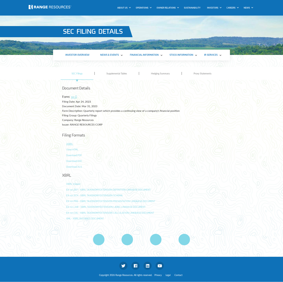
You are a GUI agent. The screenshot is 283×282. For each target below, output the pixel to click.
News (247, 7)
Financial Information (144, 55)
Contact (178, 275)
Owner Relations (166, 7)
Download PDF (74, 155)
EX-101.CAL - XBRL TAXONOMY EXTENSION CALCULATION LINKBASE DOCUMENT (110, 212)
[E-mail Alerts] (155, 239)
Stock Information (181, 55)
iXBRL (69, 144)
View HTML (72, 149)
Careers (231, 7)
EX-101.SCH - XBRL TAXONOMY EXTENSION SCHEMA (94, 195)
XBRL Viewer (73, 184)
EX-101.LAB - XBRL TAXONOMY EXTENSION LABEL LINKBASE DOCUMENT (106, 207)
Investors (212, 7)
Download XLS (74, 166)
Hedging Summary (160, 73)
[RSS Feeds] (127, 239)
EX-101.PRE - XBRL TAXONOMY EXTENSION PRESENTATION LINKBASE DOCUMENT (110, 201)
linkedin (147, 266)
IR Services (211, 55)
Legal (168, 275)
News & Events (109, 55)
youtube (160, 266)
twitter (123, 266)
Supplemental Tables (116, 73)
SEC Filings (77, 73)
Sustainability (192, 7)
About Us (122, 7)
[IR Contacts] (184, 239)
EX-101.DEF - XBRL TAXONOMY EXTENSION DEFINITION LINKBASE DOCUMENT (108, 189)
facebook (135, 266)
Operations (142, 7)
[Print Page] (98, 239)
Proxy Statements (202, 73)
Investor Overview (77, 55)
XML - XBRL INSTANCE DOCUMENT (85, 218)
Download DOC (74, 161)
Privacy (158, 275)
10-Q (74, 97)
